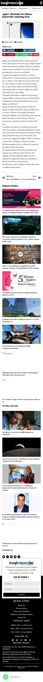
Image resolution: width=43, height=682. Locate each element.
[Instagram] (19, 556)
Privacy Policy (21, 608)
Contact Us (22, 617)
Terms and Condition (22, 611)
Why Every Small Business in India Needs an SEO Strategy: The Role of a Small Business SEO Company (20, 267)
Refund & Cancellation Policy (21, 614)
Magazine (23, 8)
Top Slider (19, 42)
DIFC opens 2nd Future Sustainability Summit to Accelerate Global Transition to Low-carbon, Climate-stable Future (21, 239)
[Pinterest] (11, 556)
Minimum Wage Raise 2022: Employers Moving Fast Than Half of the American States (20, 374)
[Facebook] (3, 556)
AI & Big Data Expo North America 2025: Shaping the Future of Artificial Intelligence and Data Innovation (20, 211)
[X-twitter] (7, 556)
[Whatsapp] (5, 676)
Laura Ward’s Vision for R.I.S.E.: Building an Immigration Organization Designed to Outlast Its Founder (19, 488)
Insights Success (9, 8)
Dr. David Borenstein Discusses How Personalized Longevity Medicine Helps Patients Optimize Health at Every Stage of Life (21, 516)
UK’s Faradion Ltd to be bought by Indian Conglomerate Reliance (16, 347)
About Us (21, 605)
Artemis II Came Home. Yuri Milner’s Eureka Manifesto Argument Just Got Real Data (21, 460)
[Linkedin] (15, 556)
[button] (41, 2)
